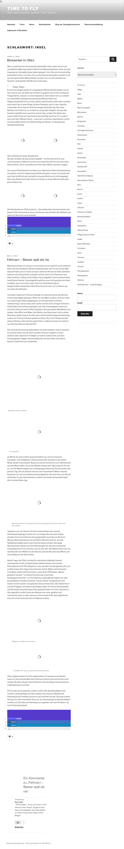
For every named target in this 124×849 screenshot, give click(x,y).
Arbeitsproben (45, 24)
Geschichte (81, 162)
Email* (80, 303)
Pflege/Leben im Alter (85, 235)
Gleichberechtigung (85, 176)
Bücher (80, 117)
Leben (79, 203)
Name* (80, 293)
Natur (79, 221)
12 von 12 (81, 85)
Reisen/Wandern (83, 244)
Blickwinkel (81, 112)
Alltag (79, 90)
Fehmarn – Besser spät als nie (28, 259)
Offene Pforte (82, 230)
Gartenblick (81, 158)
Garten (80, 153)
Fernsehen (81, 139)
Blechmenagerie (83, 108)
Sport (79, 253)
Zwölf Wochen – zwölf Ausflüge (89, 285)
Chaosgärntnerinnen (85, 130)
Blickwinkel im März (20, 60)
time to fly (23, 8)
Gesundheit (81, 171)
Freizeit (80, 148)
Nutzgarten (81, 225)
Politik (79, 239)
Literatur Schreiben (84, 212)
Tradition (80, 262)
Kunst (79, 194)
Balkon (80, 99)
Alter (79, 94)
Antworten (19, 827)
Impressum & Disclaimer (17, 30)
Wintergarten (82, 275)
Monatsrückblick (83, 217)
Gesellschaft (82, 167)
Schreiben (81, 248)
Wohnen (80, 280)
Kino (79, 185)
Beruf (79, 103)
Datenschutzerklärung (94, 24)
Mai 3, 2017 (19, 802)
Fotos (22, 24)
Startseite (11, 24)
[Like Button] (10, 243)
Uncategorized (83, 271)
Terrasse (80, 257)
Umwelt (80, 266)
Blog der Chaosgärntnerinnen (67, 24)
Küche (79, 189)
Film (79, 144)
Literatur (80, 207)
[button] (14, 225)
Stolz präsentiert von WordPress (38, 843)
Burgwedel (81, 121)
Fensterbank (82, 135)
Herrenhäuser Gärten (85, 180)
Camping (80, 126)
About (31, 24)
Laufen (80, 198)
